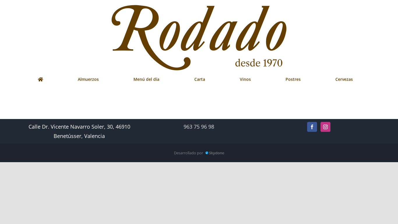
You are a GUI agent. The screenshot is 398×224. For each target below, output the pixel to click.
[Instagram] (325, 127)
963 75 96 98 (199, 126)
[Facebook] (312, 127)
